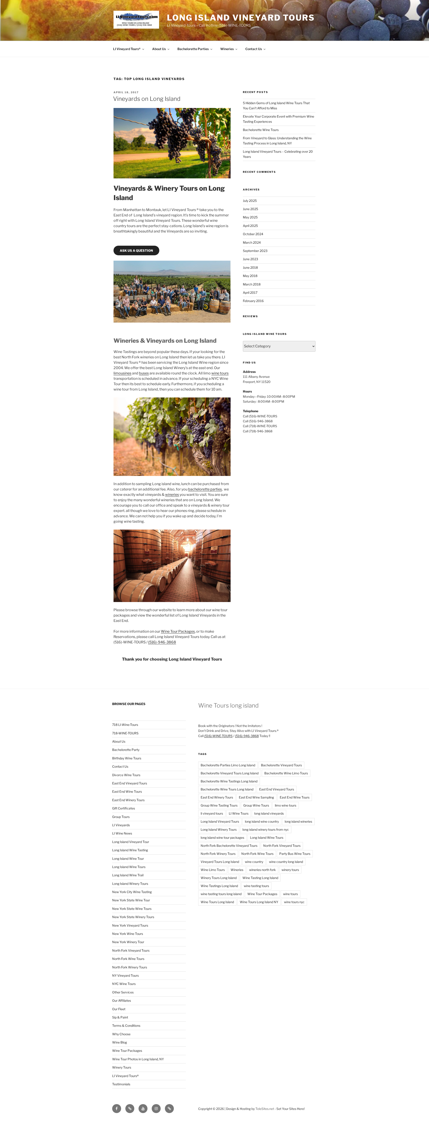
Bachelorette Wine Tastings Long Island (229, 781)
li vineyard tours (212, 813)
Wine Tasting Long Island (260, 878)
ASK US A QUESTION (136, 250)
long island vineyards (269, 813)
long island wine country (262, 821)
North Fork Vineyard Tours (130, 950)
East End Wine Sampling (256, 797)
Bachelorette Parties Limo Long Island (228, 765)
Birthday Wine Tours (126, 758)
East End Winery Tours (128, 800)
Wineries (227, 49)
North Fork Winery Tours (129, 967)
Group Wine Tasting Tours (219, 805)
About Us (159, 49)
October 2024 (253, 234)
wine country (254, 862)
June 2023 (250, 259)
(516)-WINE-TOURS (218, 736)
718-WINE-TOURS (125, 733)
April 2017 (250, 292)
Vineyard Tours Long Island (220, 862)
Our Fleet (118, 1009)
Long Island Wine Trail (127, 875)
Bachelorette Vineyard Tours (281, 765)
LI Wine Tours (238, 813)
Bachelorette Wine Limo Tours (286, 773)
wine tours (220, 373)
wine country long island (286, 862)
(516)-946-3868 (162, 642)
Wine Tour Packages (178, 631)
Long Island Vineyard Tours (241, 18)
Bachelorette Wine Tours (261, 130)
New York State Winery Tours (133, 917)
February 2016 (253, 301)
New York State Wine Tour (131, 900)
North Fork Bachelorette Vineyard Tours (229, 845)
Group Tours (121, 817)
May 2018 (250, 276)
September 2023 (255, 251)
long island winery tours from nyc (265, 829)
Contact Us (253, 49)
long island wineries (298, 821)
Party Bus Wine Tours (294, 854)
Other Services (123, 992)
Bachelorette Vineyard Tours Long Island (230, 773)
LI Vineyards (121, 825)
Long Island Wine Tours (128, 867)
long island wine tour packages (222, 837)
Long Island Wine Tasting (130, 850)
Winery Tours (121, 1067)
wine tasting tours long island (221, 894)
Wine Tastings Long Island (219, 886)
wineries (172, 494)
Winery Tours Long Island (219, 878)
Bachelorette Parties (193, 49)
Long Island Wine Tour (128, 858)
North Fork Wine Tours (128, 959)
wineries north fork (262, 870)
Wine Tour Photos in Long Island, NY (138, 1059)
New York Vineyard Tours (130, 925)
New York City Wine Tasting (132, 892)
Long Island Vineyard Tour (130, 842)
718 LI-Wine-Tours (125, 725)
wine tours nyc (294, 902)
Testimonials (121, 1084)
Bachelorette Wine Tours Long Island (227, 789)
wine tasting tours (256, 886)
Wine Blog (119, 1042)
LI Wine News (122, 833)
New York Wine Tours (127, 934)
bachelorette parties (205, 489)
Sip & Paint (120, 1017)
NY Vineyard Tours (125, 975)
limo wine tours (285, 805)
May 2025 (250, 217)
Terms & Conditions (126, 1025)
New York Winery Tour (128, 942)
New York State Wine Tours (131, 909)
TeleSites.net (264, 1109)
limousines (122, 373)
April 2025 (250, 226)
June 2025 (250, 209)
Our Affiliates (121, 1000)
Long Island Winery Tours (130, 883)
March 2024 (252, 242)
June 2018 (250, 267)
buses (144, 373)
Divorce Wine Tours (126, 775)
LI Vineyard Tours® (127, 49)
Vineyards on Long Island (147, 98)
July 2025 (250, 201)
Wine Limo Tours (213, 870)
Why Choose (121, 1034)
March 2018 (252, 284)
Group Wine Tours (256, 805)
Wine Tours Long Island (217, 902)
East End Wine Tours (127, 791)
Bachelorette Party (125, 750)
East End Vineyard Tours (129, 783)
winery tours (290, 870)
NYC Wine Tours (124, 984)
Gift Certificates (123, 808)
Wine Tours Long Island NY (259, 902)
